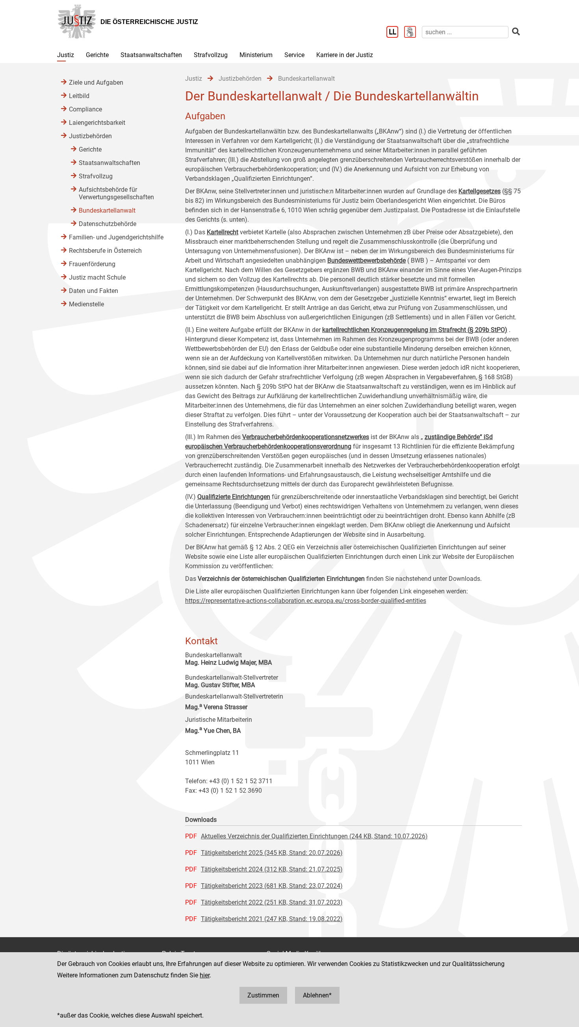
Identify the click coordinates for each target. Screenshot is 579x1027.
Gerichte (97, 55)
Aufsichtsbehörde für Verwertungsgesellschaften (116, 193)
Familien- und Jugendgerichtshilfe (116, 237)
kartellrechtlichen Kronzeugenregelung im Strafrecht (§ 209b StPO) (414, 330)
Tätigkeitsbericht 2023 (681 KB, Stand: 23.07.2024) (272, 886)
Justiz (65, 55)
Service (294, 55)
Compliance (85, 109)
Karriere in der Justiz (344, 55)
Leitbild (79, 96)
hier (205, 975)
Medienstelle (86, 304)
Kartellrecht (222, 232)
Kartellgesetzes (479, 191)
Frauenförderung (92, 264)
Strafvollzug (211, 55)
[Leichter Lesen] (395, 32)
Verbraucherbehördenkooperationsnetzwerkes (305, 437)
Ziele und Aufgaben (96, 82)
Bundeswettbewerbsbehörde (366, 260)
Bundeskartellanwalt (107, 210)
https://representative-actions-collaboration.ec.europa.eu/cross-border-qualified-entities (305, 600)
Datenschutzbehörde (107, 224)
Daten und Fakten (93, 291)
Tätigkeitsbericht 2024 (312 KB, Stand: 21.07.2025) (272, 869)
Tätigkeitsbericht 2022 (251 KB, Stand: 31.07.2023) (272, 902)
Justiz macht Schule (97, 277)
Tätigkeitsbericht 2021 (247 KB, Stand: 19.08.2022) (272, 919)
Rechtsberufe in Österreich (105, 250)
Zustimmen (263, 995)
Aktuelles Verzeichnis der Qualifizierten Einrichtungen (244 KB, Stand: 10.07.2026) (314, 836)
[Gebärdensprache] (413, 32)
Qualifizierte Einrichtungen (233, 497)
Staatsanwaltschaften (151, 55)
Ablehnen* (317, 995)
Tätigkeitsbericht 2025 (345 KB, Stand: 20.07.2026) (272, 852)
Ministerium (256, 55)
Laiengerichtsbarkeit (97, 122)
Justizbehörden (90, 136)
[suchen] (516, 32)
